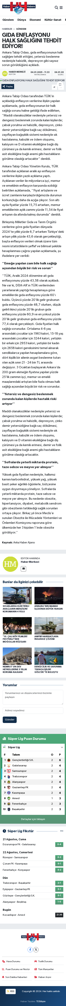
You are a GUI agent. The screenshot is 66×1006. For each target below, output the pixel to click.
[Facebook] (30, 949)
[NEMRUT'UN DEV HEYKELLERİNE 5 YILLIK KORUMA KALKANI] (17, 656)
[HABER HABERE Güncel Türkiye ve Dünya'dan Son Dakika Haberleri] (19, 8)
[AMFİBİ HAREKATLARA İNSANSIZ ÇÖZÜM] (48, 625)
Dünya (21, 19)
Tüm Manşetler (46, 969)
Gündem (8, 19)
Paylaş (9, 86)
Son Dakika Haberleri (16, 977)
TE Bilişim (40, 1001)
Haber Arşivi (44, 977)
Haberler (7, 29)
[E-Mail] (23, 569)
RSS (12, 991)
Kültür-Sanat (53, 19)
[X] (36, 949)
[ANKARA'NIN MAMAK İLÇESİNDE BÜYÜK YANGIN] (48, 595)
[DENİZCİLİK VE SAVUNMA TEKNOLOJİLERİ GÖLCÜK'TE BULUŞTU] (48, 656)
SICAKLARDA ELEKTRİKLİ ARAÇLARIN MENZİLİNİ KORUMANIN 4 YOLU (16, 609)
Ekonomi (35, 19)
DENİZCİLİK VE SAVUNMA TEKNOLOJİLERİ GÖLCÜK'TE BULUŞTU (48, 669)
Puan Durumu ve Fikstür (18, 969)
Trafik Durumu (45, 961)
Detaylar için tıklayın (33, 819)
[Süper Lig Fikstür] (61, 831)
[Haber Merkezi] (10, 564)
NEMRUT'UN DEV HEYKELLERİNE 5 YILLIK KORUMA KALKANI (15, 669)
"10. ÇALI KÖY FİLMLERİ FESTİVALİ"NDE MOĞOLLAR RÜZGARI (15, 639)
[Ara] (56, 8)
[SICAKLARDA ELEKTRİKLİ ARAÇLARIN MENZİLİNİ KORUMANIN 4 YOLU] (17, 595)
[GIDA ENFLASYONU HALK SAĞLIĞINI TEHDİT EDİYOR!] (33, 81)
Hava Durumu (13, 961)
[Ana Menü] (61, 8)
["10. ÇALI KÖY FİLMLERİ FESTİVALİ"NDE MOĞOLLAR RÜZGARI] (17, 625)
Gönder (9, 719)
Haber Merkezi (30, 562)
